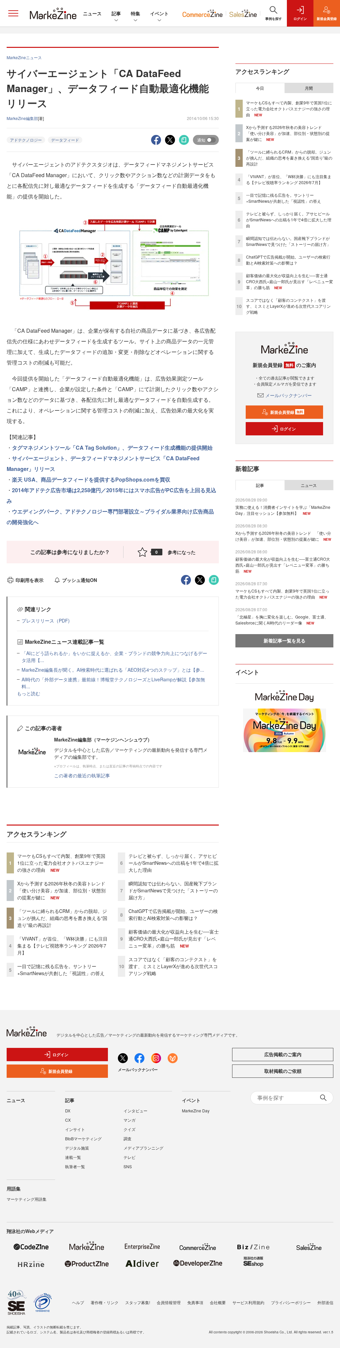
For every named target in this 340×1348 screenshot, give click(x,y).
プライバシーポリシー (291, 1302)
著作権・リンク (105, 1302)
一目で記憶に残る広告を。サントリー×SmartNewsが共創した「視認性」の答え (61, 969)
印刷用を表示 (29, 580)
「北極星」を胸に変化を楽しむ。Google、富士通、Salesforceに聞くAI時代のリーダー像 (281, 619)
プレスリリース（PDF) (46, 620)
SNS (128, 1166)
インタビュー (135, 1110)
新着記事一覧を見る (284, 640)
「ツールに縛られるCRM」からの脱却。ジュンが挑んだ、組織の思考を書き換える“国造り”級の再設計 (62, 918)
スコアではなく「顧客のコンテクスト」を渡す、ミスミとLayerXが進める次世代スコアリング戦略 (173, 966)
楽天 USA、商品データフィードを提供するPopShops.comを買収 (91, 479)
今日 (260, 88)
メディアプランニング (143, 1148)
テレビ (129, 1157)
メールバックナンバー (288, 395)
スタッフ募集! (137, 1302)
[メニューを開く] (13, 13)
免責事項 (195, 1302)
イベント (159, 13)
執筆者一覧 (75, 1166)
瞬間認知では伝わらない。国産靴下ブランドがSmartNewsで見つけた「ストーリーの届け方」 (173, 890)
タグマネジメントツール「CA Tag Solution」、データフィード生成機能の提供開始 (112, 447)
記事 (116, 13)
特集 (135, 13)
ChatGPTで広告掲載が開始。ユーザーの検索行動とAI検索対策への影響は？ (173, 914)
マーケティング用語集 (26, 1199)
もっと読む (28, 693)
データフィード (65, 140)
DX (67, 1110)
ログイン (288, 429)
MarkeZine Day (196, 1110)
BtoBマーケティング (83, 1138)
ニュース (92, 13)
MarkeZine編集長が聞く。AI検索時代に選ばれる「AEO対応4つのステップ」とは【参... (113, 669)
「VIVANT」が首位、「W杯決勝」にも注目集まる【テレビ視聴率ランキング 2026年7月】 (62, 945)
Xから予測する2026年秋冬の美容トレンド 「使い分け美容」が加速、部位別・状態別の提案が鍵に (63, 890)
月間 (309, 88)
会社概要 (218, 1302)
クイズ (129, 1129)
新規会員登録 (286, 412)
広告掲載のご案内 (282, 1054)
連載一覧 (73, 1157)
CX (68, 1120)
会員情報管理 (169, 1302)
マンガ (129, 1120)
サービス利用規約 (248, 1302)
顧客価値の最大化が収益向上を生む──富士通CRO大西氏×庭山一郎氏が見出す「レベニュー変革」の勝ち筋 (173, 938)
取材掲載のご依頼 (282, 1070)
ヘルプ (78, 1302)
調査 (127, 1138)
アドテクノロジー (26, 140)
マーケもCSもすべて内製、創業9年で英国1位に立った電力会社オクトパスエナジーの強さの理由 (61, 862)
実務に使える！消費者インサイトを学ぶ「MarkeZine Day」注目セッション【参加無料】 (282, 510)
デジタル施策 (77, 1148)
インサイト (75, 1129)
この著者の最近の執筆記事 (82, 775)
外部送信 (325, 1302)
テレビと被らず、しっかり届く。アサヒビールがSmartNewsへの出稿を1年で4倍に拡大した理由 (173, 862)
